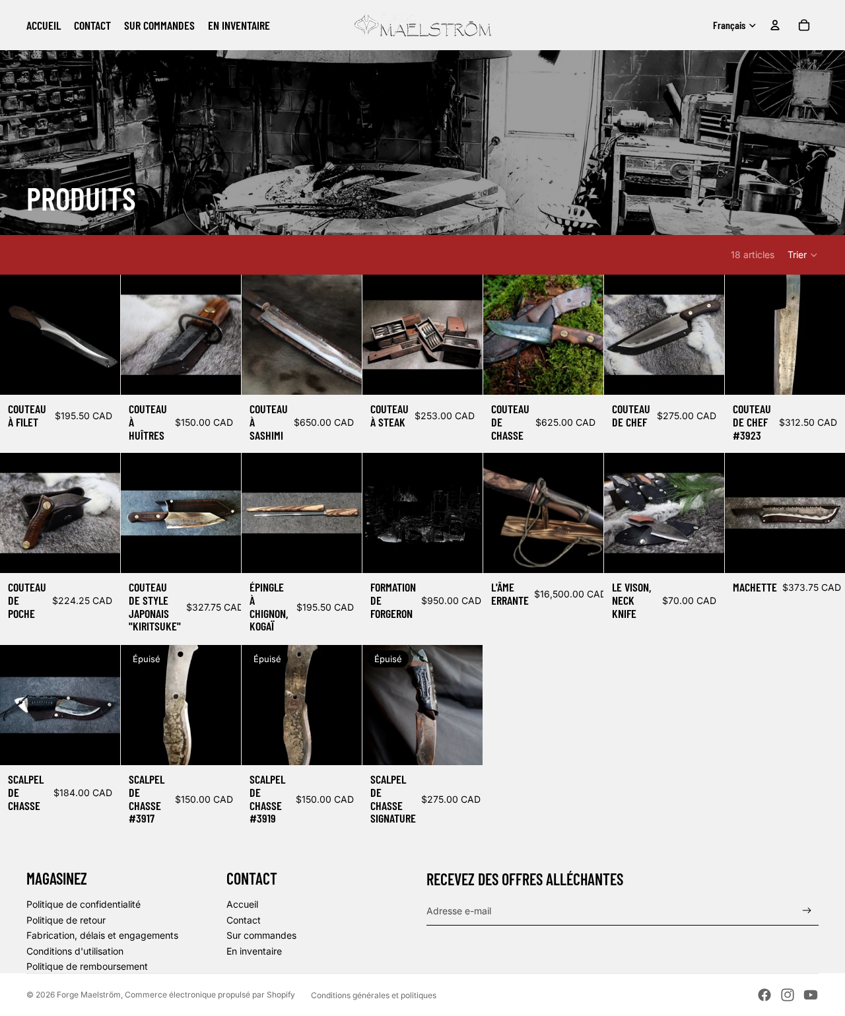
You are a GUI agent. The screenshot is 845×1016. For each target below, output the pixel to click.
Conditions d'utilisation (74, 951)
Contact (243, 920)
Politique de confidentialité (83, 904)
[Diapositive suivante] (105, 334)
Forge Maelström (89, 994)
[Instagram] (787, 995)
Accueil (242, 904)
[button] (803, 254)
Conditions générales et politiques (373, 995)
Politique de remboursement (87, 966)
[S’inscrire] (807, 910)
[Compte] (775, 25)
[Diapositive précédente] (14, 334)
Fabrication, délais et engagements (102, 935)
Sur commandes (261, 935)
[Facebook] (764, 995)
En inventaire (254, 951)
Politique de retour (66, 920)
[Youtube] (811, 995)
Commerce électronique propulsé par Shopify (210, 994)
